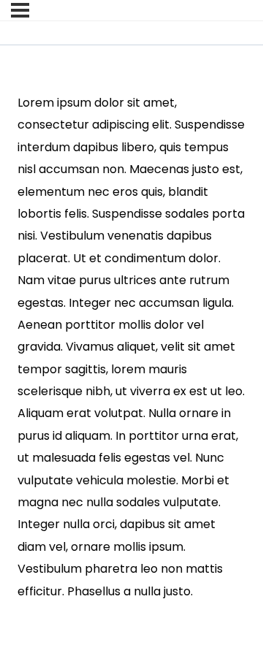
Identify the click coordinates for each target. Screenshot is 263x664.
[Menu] (20, 10)
